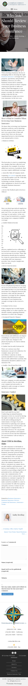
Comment (4, 545)
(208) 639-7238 (11, 629)
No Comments (14, 38)
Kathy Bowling (19, 36)
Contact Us (14, 670)
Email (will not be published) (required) (11, 570)
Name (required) (7, 562)
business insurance (7, 77)
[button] (12, 9)
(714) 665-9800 (10, 632)
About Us (14, 664)
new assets (11, 175)
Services (14, 667)
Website (4, 578)
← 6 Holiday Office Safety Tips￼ (12, 529)
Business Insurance (14, 498)
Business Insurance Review (10, 500)
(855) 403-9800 (10, 635)
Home (14, 661)
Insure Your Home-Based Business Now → (15, 533)
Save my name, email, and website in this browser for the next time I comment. (13, 589)
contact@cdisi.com (14, 641)
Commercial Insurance (8, 502)
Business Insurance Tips (14, 674)
